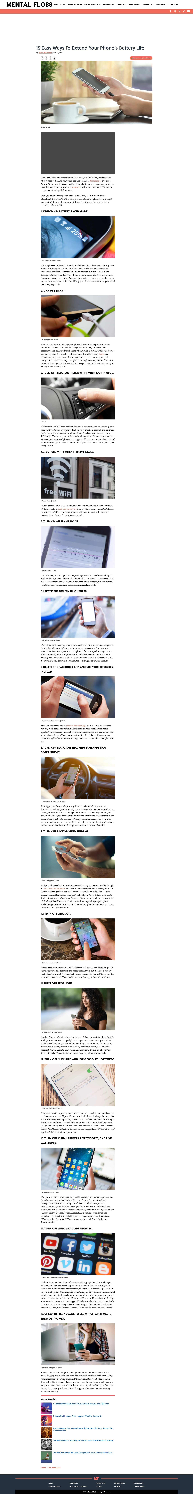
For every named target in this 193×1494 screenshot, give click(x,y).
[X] (175, 11)
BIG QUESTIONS (158, 4)
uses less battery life (67, 508)
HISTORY (122, 4)
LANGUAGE (133, 4)
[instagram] (179, 11)
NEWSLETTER (59, 4)
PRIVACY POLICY (119, 1483)
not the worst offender (54, 888)
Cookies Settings (139, 1486)
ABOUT (50, 1483)
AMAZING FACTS (75, 4)
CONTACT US (74, 1483)
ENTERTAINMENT (91, 4)
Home (43, 1467)
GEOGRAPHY (108, 4)
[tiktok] (184, 11)
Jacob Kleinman (45, 52)
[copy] (54, 57)
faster (101, 353)
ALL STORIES (172, 4)
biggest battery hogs (76, 725)
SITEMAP (99, 1486)
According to (96, 180)
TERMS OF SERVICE (54, 1486)
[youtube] (188, 11)
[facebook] (170, 11)
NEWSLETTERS (100, 1483)
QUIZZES (145, 4)
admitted (76, 187)
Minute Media (92, 1492)
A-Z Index (117, 1486)
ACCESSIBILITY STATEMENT (78, 1486)
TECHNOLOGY (54, 1467)
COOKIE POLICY (139, 1483)
